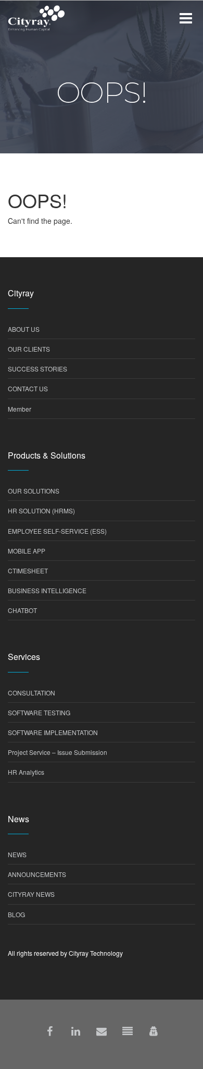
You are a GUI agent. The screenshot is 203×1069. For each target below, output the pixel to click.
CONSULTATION (31, 692)
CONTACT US (28, 388)
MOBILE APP (26, 550)
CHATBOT (22, 610)
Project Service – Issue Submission (57, 752)
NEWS (17, 854)
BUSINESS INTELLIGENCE (47, 590)
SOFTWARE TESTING (39, 712)
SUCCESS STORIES (37, 368)
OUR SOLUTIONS (33, 490)
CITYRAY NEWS (31, 894)
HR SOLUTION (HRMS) (41, 510)
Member (19, 408)
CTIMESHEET (28, 570)
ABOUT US (24, 329)
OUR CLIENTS (29, 348)
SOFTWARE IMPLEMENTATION (53, 732)
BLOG (16, 914)
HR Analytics (26, 771)
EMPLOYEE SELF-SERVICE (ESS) (57, 530)
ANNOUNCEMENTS (37, 874)
